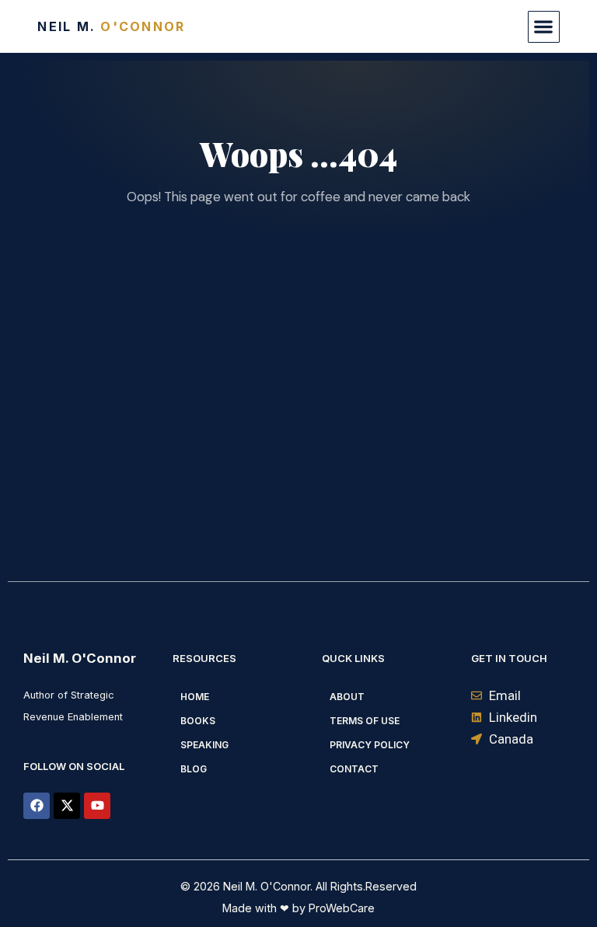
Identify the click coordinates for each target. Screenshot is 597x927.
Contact (354, 769)
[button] (544, 27)
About (347, 696)
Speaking (204, 745)
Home (194, 696)
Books (197, 721)
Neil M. (111, 26)
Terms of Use (365, 721)
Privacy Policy (370, 745)
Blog (193, 769)
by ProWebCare (332, 908)
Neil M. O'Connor (79, 658)
